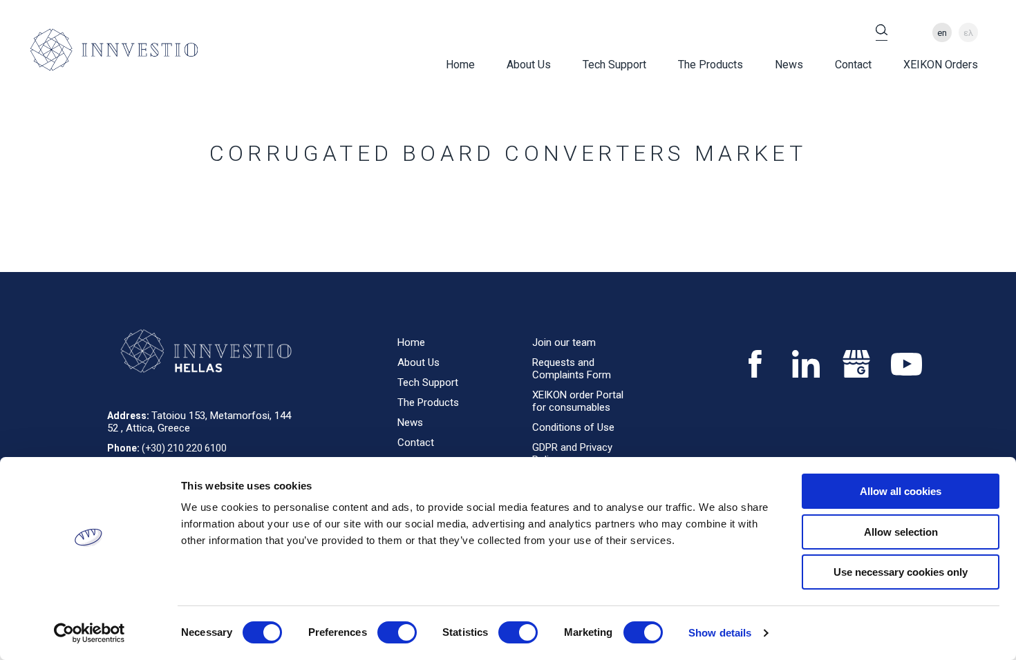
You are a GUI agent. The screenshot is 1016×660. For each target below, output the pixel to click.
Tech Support (614, 64)
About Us (529, 64)
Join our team (564, 342)
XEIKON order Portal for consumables (577, 401)
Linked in (805, 364)
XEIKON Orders (940, 64)
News (789, 64)
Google (856, 364)
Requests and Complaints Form (571, 368)
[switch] (397, 632)
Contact (853, 64)
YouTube (906, 364)
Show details (719, 633)
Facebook (755, 364)
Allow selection (901, 532)
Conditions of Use (573, 427)
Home (460, 64)
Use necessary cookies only (901, 572)
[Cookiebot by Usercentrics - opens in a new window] (89, 633)
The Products (710, 64)
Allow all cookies (900, 491)
